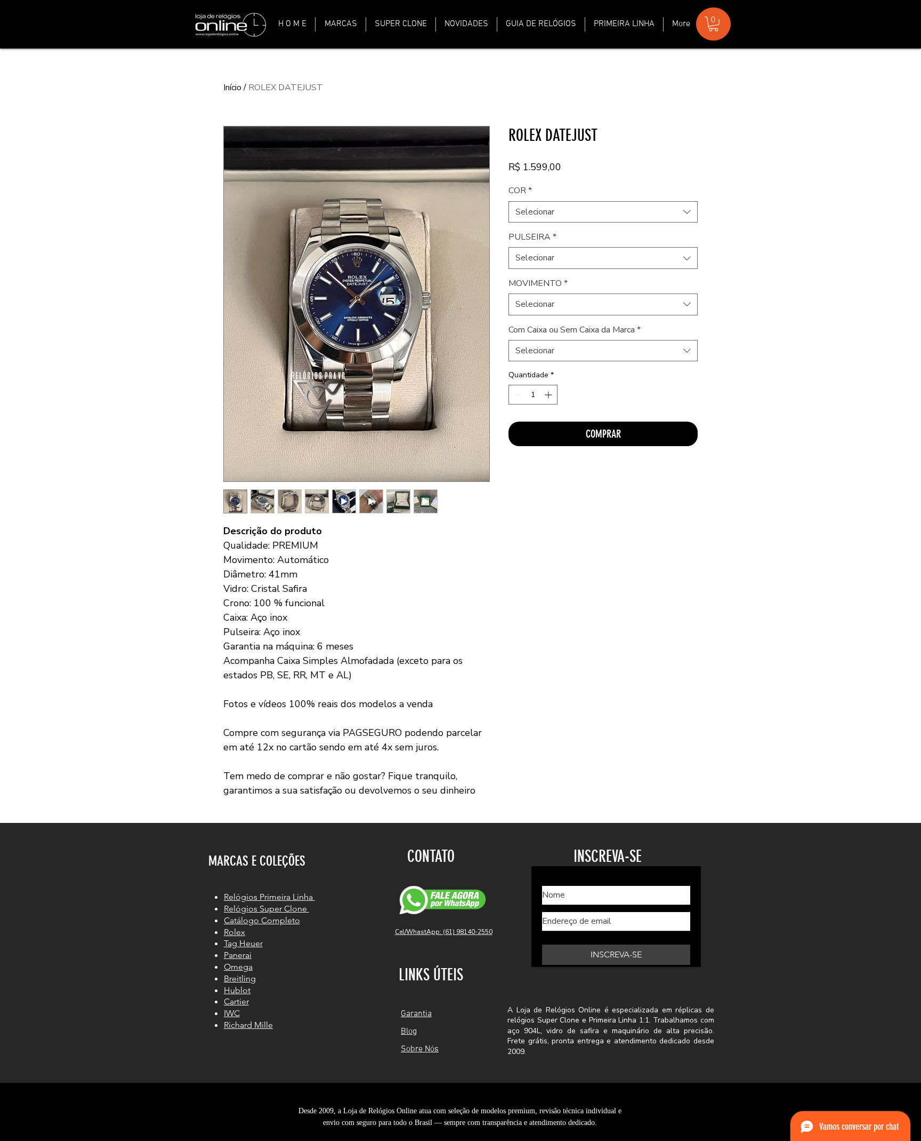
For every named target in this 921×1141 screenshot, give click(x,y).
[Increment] (549, 394)
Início (232, 87)
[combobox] (603, 212)
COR (520, 190)
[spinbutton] (533, 394)
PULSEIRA (532, 237)
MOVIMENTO (538, 283)
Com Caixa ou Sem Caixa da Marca (574, 330)
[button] (341, 24)
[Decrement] (516, 394)
